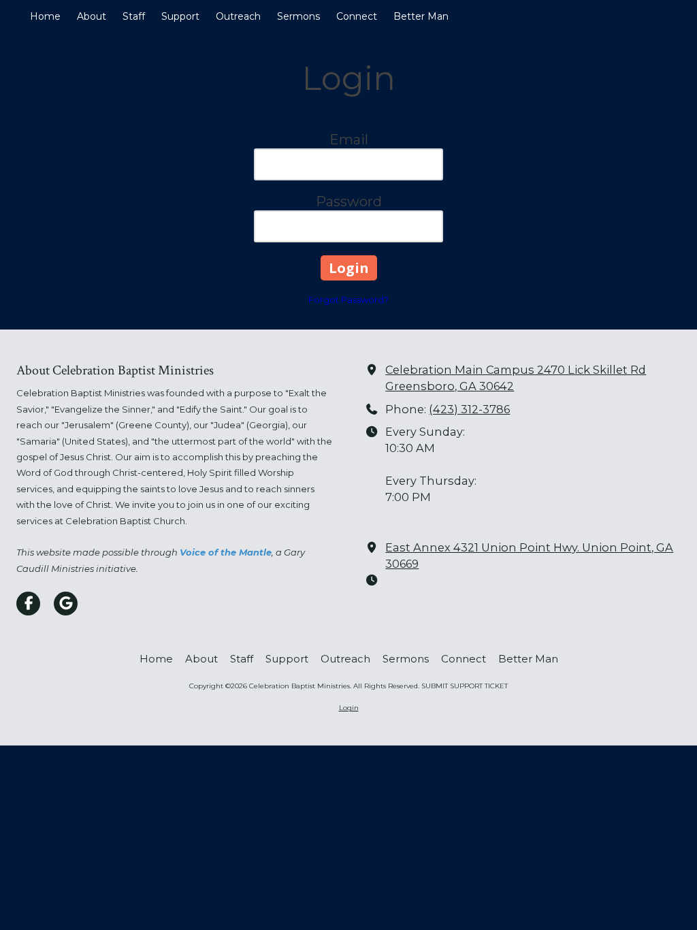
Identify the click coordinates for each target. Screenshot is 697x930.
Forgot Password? (348, 299)
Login (349, 707)
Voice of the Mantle (226, 552)
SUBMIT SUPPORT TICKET (464, 686)
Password (349, 201)
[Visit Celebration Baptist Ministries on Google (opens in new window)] (66, 603)
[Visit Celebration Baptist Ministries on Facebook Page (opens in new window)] (28, 603)
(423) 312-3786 (469, 409)
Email (348, 139)
